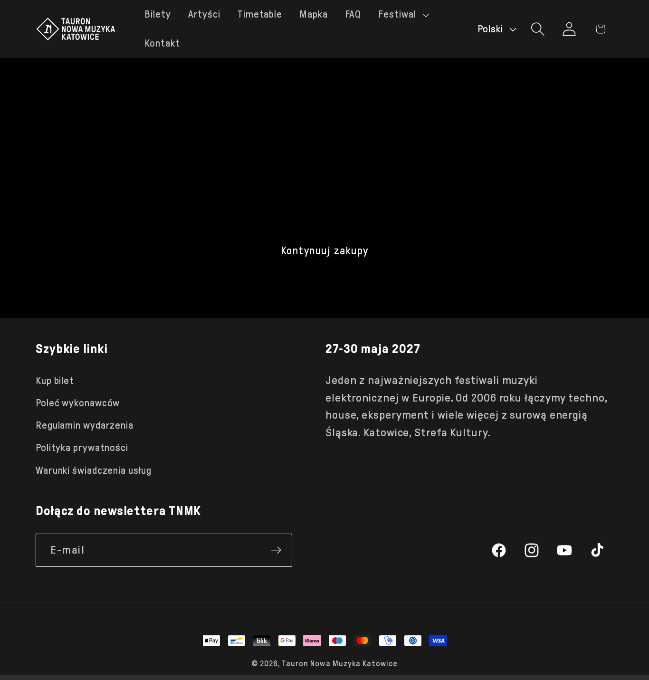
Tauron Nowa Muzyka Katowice (340, 663)
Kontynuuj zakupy (325, 251)
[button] (402, 14)
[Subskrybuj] (276, 550)
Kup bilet (55, 380)
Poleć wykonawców (78, 403)
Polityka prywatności (82, 447)
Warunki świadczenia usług (94, 470)
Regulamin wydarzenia (85, 425)
